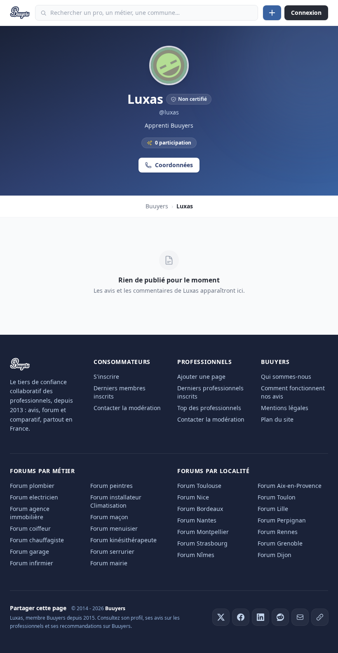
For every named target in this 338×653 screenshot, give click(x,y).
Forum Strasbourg (202, 543)
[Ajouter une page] (272, 12)
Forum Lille (273, 509)
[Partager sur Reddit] (280, 617)
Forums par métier (42, 471)
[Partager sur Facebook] (240, 617)
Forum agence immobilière (29, 513)
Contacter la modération (127, 408)
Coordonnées (174, 165)
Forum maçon (109, 517)
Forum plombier (32, 486)
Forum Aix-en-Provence (290, 486)
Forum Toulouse (199, 486)
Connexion (306, 12)
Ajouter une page (201, 376)
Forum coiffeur (30, 528)
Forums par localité (213, 471)
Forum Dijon (274, 555)
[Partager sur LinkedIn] (260, 617)
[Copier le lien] (320, 617)
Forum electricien (34, 497)
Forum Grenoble (280, 543)
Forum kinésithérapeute (123, 540)
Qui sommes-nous (286, 376)
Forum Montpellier (203, 532)
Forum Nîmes (195, 555)
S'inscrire (106, 376)
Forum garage (29, 551)
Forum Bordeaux (200, 509)
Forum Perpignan (282, 520)
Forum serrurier (112, 551)
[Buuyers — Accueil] (20, 12)
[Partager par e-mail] (300, 617)
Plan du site (277, 419)
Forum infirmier (31, 563)
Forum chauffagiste (37, 540)
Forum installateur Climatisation (115, 501)
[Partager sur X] (221, 617)
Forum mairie (108, 563)
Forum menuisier (114, 528)
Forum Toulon (277, 497)
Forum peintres (111, 486)
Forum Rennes (278, 532)
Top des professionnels (209, 408)
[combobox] (146, 13)
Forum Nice (193, 497)
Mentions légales (284, 408)
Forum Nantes (196, 520)
